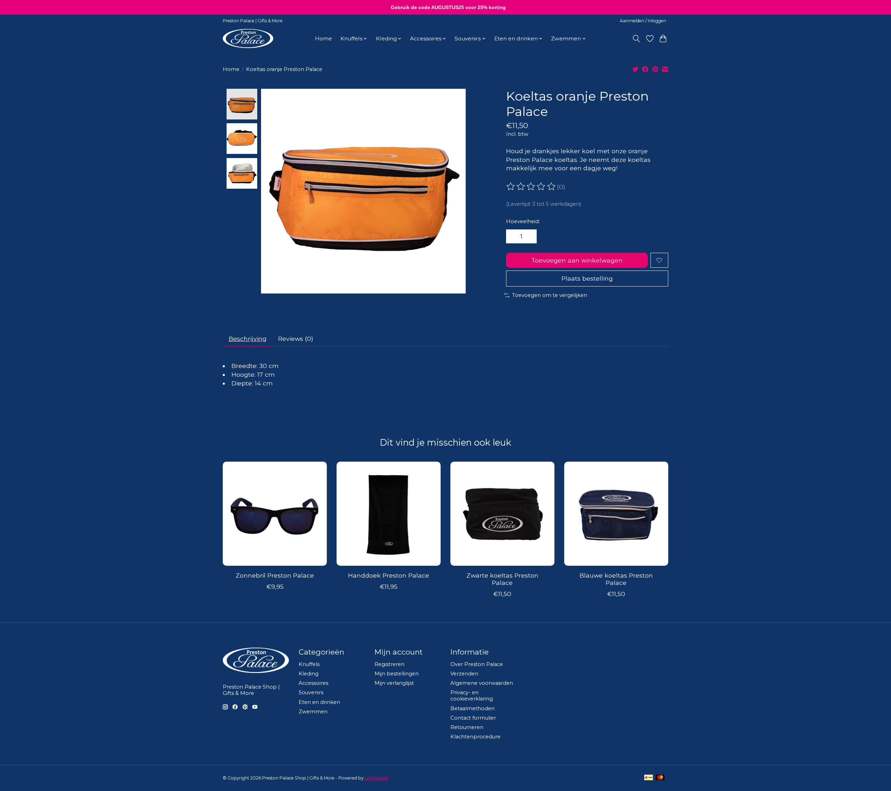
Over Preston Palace (476, 664)
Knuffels (309, 664)
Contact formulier (473, 718)
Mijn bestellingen (396, 674)
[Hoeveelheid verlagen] (514, 236)
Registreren (389, 664)
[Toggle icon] (636, 38)
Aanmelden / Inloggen (643, 20)
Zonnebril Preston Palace (275, 575)
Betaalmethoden (472, 708)
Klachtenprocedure (475, 737)
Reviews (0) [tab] (295, 338)
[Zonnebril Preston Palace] (275, 514)
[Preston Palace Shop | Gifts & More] (248, 38)
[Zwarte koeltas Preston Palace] (502, 514)
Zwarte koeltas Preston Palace (502, 579)
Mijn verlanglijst (394, 683)
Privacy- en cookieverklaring (471, 695)
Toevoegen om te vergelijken (549, 295)
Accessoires (313, 683)
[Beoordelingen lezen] (531, 186)
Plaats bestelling (587, 278)
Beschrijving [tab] (248, 338)
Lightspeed (376, 778)
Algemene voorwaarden (481, 683)
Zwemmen (313, 711)
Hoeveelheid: (523, 221)
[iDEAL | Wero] (648, 778)
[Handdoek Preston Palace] (389, 514)
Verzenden (464, 674)
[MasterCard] (660, 778)
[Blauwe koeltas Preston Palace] (616, 514)
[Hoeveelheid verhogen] (529, 236)
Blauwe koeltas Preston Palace (616, 579)
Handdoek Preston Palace (388, 575)
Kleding (308, 674)
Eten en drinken (319, 702)
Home (323, 38)
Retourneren (466, 727)
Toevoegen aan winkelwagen (577, 260)
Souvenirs (311, 692)
